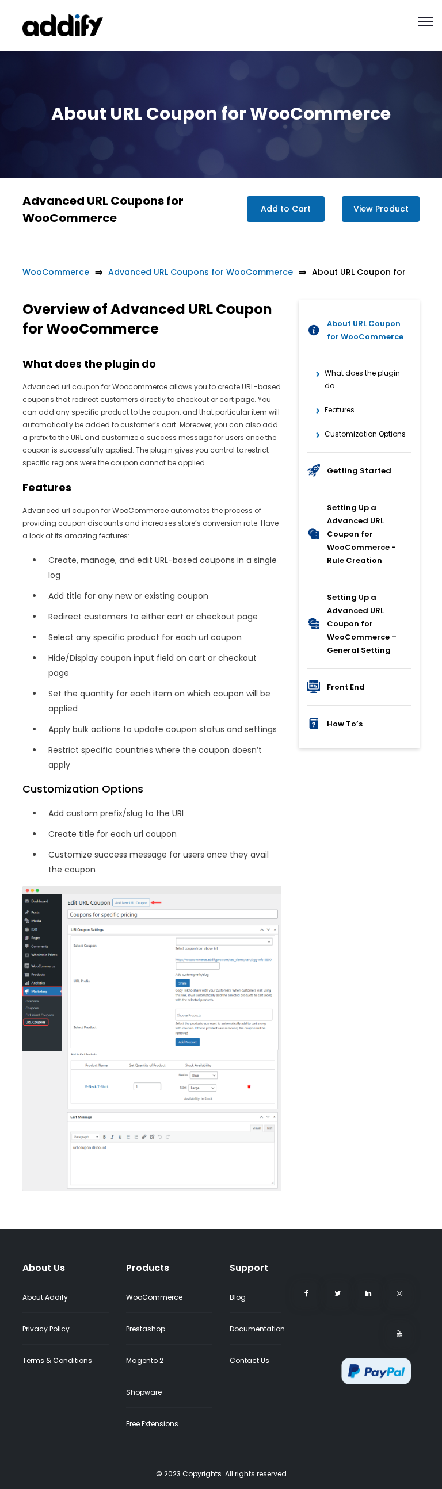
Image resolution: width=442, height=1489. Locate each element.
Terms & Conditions (57, 1360)
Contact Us (249, 1360)
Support (249, 1267)
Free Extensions (152, 1424)
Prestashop (145, 1329)
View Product (381, 209)
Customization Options (365, 434)
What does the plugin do (362, 379)
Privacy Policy (46, 1329)
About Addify (45, 1297)
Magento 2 (144, 1360)
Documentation (257, 1329)
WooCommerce (55, 272)
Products (147, 1267)
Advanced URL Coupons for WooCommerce (200, 272)
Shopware (144, 1392)
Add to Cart (286, 209)
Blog (238, 1297)
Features (340, 410)
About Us (43, 1267)
